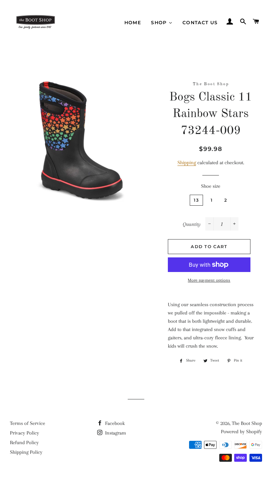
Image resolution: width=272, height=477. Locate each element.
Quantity (192, 224)
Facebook (114, 423)
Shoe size (210, 186)
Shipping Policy (26, 452)
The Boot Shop (247, 423)
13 (196, 200)
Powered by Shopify (241, 432)
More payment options (209, 280)
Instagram (115, 433)
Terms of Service (27, 423)
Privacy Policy (24, 433)
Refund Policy (24, 442)
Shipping (186, 163)
